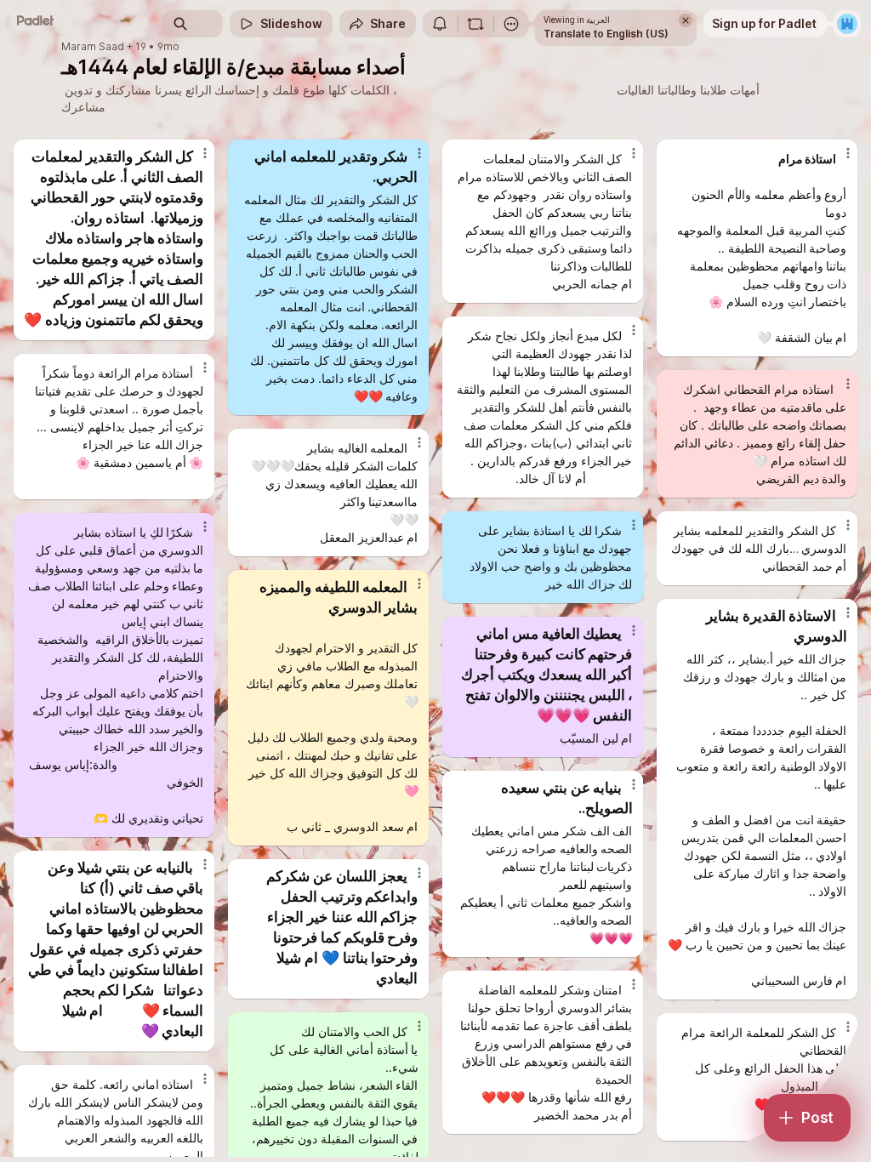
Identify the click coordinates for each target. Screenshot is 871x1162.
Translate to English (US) (606, 33)
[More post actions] (194, 160)
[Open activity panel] (440, 23)
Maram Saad (92, 47)
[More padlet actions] (511, 23)
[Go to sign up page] (847, 23)
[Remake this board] (475, 23)
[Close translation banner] (685, 20)
